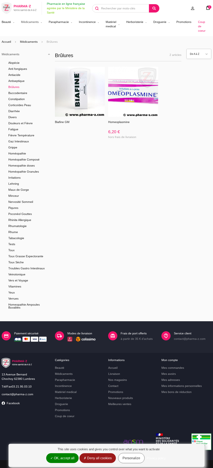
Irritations (14, 177)
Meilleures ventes (119, 404)
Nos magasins (117, 379)
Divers (12, 117)
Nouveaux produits (120, 398)
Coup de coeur (202, 26)
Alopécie (14, 62)
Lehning (13, 183)
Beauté (6, 22)
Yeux (11, 292)
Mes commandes (172, 367)
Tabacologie (16, 238)
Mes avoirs (168, 373)
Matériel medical (111, 24)
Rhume (13, 232)
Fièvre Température (21, 135)
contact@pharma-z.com (17, 394)
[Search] (154, 8)
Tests (11, 244)
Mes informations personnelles (181, 386)
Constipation (16, 99)
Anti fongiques (17, 68)
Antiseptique (16, 81)
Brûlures (13, 87)
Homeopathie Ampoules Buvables (24, 306)
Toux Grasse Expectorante (25, 256)
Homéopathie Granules (23, 171)
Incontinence (87, 22)
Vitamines (14, 286)
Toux (11, 250)
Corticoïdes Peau (19, 105)
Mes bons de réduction (176, 392)
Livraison (114, 373)
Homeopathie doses (21, 165)
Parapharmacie (59, 22)
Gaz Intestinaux (18, 141)
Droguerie (159, 22)
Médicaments (30, 22)
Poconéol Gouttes (20, 214)
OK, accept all (63, 458)
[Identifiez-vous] (181, 8)
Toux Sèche (16, 262)
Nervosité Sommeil (20, 201)
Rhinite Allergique (19, 220)
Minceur (13, 195)
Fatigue (13, 129)
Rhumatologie (17, 226)
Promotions (183, 22)
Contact (113, 386)
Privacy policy (156, 458)
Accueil (6, 41)
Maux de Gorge (18, 189)
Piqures (13, 208)
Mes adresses (170, 379)
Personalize (131, 458)
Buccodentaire (17, 93)
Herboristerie (134, 22)
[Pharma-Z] (19, 8)
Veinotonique (16, 274)
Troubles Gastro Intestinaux (26, 268)
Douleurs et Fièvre (20, 123)
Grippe (12, 147)
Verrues (13, 298)
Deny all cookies (99, 458)
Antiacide (14, 75)
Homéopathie (17, 153)
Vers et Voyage (18, 280)
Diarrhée (14, 111)
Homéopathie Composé (24, 159)
